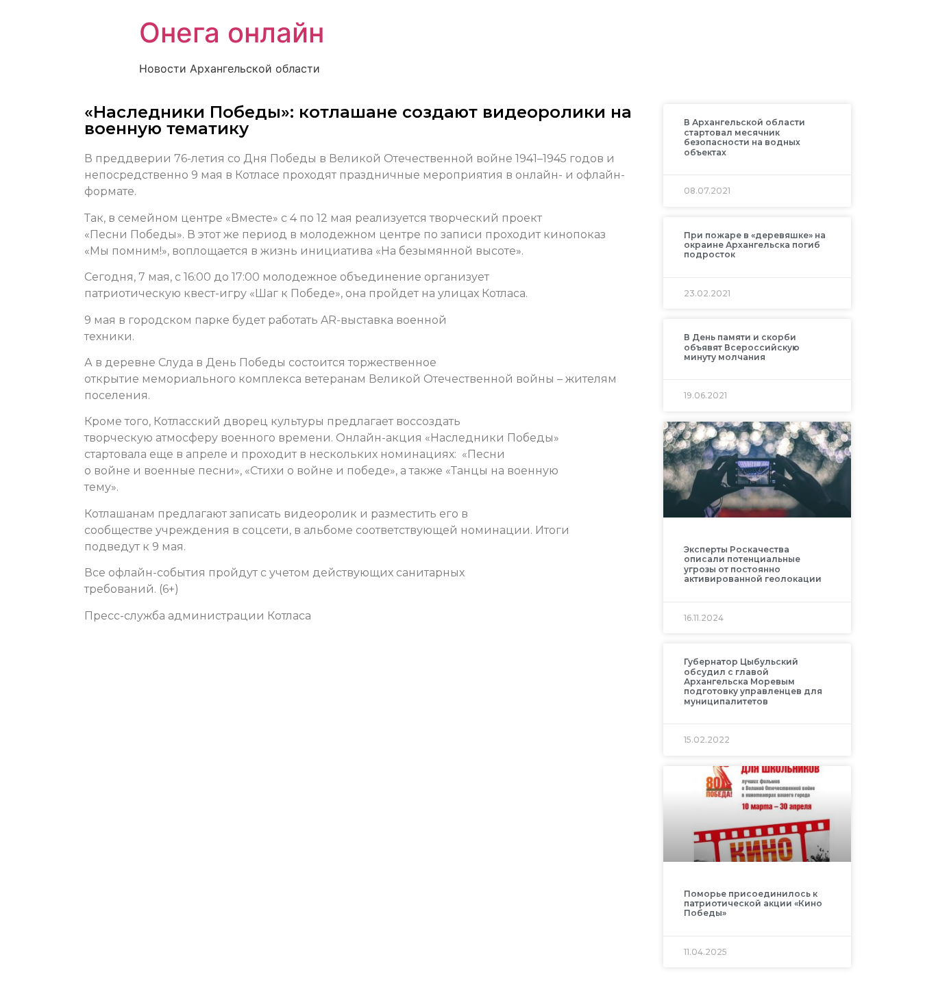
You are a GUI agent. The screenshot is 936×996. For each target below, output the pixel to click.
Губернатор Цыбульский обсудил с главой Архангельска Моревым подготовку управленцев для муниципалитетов (753, 681)
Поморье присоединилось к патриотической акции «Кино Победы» (753, 904)
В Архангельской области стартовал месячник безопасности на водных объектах (744, 137)
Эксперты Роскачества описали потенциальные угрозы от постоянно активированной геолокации (753, 564)
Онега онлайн (231, 32)
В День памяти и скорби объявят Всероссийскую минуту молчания (742, 347)
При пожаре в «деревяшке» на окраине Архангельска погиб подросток (755, 245)
